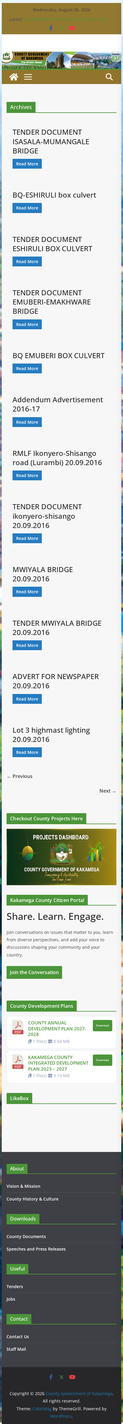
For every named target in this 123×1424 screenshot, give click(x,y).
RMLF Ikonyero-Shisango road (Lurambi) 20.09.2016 (57, 457)
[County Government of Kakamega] (61, 55)
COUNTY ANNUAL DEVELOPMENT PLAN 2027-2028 (57, 1028)
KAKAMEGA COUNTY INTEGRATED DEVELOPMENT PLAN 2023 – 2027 (58, 1063)
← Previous (20, 776)
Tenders (15, 1286)
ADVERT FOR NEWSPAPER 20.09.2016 (56, 680)
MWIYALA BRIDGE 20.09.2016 (43, 573)
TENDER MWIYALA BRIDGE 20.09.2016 (57, 627)
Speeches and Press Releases (36, 1249)
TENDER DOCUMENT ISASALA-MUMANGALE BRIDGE (51, 141)
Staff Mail (16, 1349)
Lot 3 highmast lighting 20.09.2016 (51, 734)
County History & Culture (33, 1199)
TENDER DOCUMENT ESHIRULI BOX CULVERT (52, 243)
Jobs (11, 1299)
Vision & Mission (23, 1186)
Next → (107, 791)
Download (102, 1025)
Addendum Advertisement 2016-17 (58, 404)
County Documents (26, 1236)
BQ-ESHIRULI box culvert (54, 195)
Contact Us (18, 1336)
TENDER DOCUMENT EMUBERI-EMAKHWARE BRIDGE (52, 302)
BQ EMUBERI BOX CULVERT (58, 355)
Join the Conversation (34, 972)
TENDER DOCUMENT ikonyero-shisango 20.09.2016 (47, 515)
